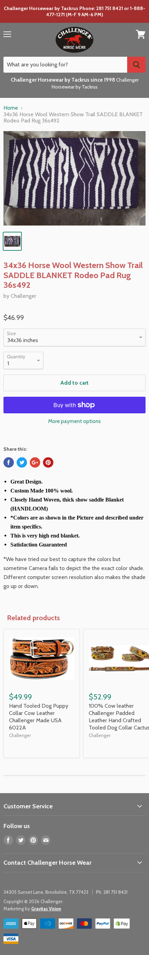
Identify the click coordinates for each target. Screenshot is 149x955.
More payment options (74, 421)
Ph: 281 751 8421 (112, 892)
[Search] (136, 65)
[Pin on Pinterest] (48, 462)
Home (10, 108)
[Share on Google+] (35, 462)
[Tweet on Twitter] (22, 462)
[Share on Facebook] (8, 462)
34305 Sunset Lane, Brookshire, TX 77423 (45, 892)
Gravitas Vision (46, 908)
